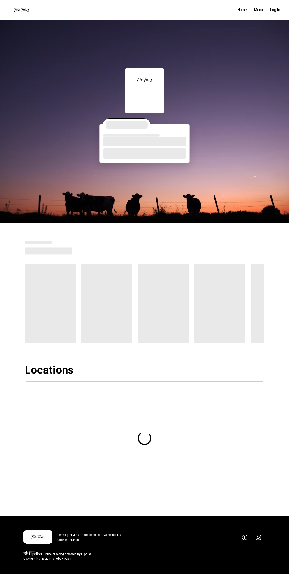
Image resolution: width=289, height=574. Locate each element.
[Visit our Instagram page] (258, 537)
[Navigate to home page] (119, 10)
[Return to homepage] (37, 537)
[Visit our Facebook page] (244, 537)
